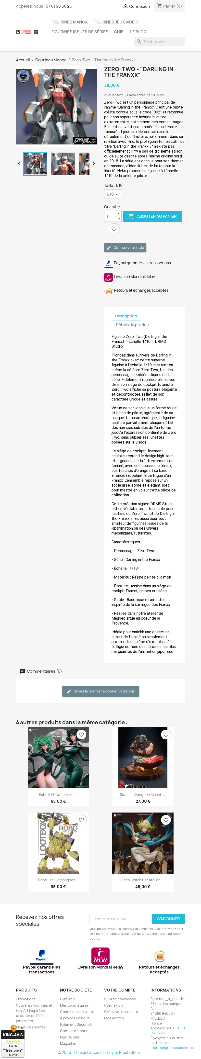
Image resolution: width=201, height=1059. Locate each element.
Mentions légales (74, 1005)
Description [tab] (126, 316)
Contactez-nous (74, 1030)
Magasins (68, 1043)
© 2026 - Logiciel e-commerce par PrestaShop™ (100, 1052)
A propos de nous (75, 1018)
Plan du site (69, 1037)
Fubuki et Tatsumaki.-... (58, 794)
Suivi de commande (120, 999)
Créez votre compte (121, 1011)
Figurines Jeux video (115, 22)
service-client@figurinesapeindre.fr (174, 1045)
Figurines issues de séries (79, 31)
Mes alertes (114, 1018)
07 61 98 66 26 (59, 6)
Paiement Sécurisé (76, 1024)
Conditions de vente (77, 1011)
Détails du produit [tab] (132, 324)
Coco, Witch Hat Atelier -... (143, 880)
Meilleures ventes (31, 1027)
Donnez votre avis (128, 247)
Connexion (113, 1005)
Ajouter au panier (152, 216)
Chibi (119, 31)
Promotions (26, 999)
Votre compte (120, 990)
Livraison (67, 999)
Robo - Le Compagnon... (58, 880)
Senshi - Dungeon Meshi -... (143, 794)
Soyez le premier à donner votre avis (104, 691)
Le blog (138, 31)
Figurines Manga (69, 22)
